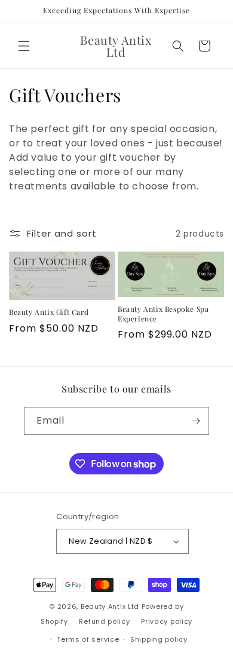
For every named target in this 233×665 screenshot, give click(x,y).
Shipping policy (159, 639)
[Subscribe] (195, 421)
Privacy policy (166, 621)
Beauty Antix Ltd (110, 606)
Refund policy (104, 621)
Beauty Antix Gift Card (48, 312)
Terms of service (88, 639)
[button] (24, 46)
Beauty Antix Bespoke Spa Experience (163, 314)
